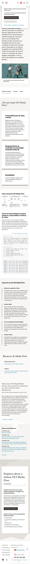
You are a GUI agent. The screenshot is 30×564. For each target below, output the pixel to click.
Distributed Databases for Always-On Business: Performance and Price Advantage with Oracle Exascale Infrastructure (14, 449)
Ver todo (4, 455)
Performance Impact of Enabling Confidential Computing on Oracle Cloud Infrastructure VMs (14, 443)
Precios (21, 91)
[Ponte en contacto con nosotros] (27, 3)
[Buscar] (18, 3)
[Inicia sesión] (24, 3)
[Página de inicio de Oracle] (6, 3)
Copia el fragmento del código (20, 233)
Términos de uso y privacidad (17, 545)
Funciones (15, 91)
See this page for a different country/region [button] (14, 25)
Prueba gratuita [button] (7, 483)
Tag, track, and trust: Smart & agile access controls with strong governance (13, 437)
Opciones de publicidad (7, 550)
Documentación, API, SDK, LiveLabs (13, 364)
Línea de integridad (6, 554)
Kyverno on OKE (6, 432)
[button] (3, 3)
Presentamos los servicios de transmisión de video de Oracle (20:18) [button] (16, 371)
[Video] (15, 71)
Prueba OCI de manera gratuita (11, 508)
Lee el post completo (7, 419)
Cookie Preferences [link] (14, 547)
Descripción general (6, 91)
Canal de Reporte (5, 547)
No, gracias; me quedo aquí (10, 21)
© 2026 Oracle (5, 545)
